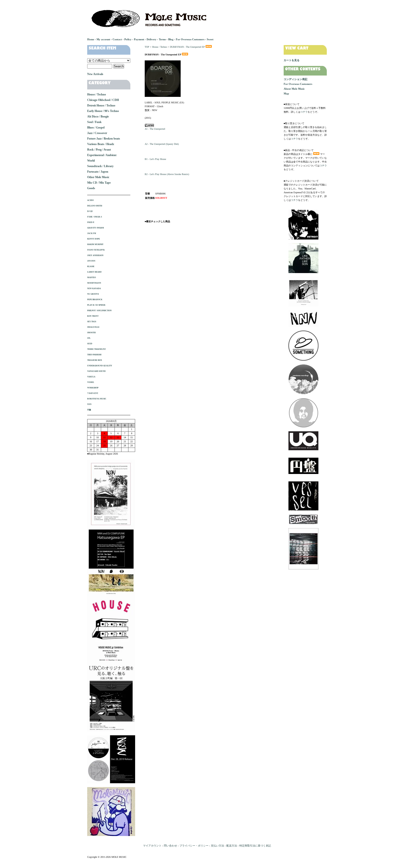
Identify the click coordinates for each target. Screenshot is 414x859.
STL (89, 338)
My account (103, 39)
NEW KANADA (94, 288)
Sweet (210, 39)
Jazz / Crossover (97, 133)
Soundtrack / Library (100, 166)
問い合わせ (170, 845)
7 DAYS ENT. (92, 393)
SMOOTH (91, 333)
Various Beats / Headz (100, 144)
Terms (162, 39)
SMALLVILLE (93, 327)
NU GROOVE (93, 294)
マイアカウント (152, 845)
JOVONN (91, 261)
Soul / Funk (94, 122)
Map (286, 93)
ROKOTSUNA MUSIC (96, 399)
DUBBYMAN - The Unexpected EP (187, 47)
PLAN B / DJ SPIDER (96, 305)
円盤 (89, 410)
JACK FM (91, 233)
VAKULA (91, 377)
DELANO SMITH (94, 206)
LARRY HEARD (94, 272)
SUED (89, 344)
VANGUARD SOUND (96, 371)
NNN (89, 404)
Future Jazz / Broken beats (103, 138)
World (91, 160)
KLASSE (90, 266)
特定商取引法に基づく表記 (255, 845)
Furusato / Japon (97, 171)
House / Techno (159, 47)
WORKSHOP (92, 388)
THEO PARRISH (94, 355)
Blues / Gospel (95, 127)
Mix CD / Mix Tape (99, 182)
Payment (139, 39)
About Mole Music (294, 88)
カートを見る (291, 60)
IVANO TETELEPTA (96, 250)
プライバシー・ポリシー (193, 845)
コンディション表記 (295, 79)
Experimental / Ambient (101, 155)
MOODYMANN (94, 283)
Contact (117, 39)
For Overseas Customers (190, 39)
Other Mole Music (98, 177)
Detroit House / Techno (101, 105)
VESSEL (90, 382)
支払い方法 (217, 845)
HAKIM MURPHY (95, 244)
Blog (170, 39)
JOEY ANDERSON (95, 255)
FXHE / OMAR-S (94, 217)
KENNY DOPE (93, 239)
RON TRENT (92, 316)
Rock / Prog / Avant (99, 149)
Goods (91, 188)
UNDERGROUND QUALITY (99, 366)
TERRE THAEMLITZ (96, 349)
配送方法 (231, 845)
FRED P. (90, 222)
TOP (147, 47)
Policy (128, 39)
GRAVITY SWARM (95, 228)
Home (90, 39)
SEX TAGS (91, 322)
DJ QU (90, 211)
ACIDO (90, 200)
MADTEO (91, 277)
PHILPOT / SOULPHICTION (99, 311)
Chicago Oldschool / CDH (103, 100)
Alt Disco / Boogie (98, 116)
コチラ (304, 112)
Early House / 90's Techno (103, 111)
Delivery (151, 39)
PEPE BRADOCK (94, 299)
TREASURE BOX (94, 360)
